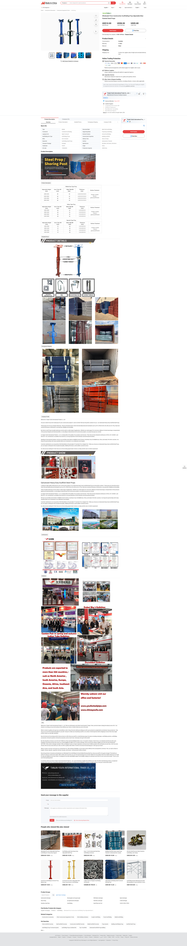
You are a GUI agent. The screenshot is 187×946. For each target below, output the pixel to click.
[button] (115, 122)
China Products (65, 935)
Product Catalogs (61, 895)
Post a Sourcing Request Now (81, 820)
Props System (105, 924)
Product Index (118, 935)
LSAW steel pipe (123, 900)
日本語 (109, 937)
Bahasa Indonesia (134, 937)
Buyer (112, 7)
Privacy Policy (115, 940)
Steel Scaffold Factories (61, 924)
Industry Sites (103, 935)
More (42, 930)
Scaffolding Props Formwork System (50, 927)
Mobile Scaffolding (119, 917)
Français (74, 937)
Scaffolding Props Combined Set (69, 927)
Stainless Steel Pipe (45, 903)
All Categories (46, 7)
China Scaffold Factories (47, 924)
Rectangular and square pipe (73, 898)
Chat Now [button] (136, 30)
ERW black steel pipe (98, 898)
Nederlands (96, 937)
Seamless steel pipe (98, 900)
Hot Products (57, 935)
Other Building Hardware (82, 917)
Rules (145, 7)
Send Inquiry (113, 30)
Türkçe (122, 937)
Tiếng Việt (127, 937)
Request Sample (129, 34)
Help (120, 7)
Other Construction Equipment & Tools (65, 917)
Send (52, 820)
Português (69, 937)
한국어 (105, 937)
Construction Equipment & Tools (63, 10)
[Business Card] (144, 125)
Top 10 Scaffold (82, 927)
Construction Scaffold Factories (77, 924)
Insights (130, 935)
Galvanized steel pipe (45, 898)
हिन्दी (113, 937)
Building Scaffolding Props (117, 924)
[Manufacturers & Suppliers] (49, 3)
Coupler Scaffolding (95, 917)
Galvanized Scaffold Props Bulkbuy (97, 927)
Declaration (108, 940)
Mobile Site (125, 935)
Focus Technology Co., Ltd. (84, 940)
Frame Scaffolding (107, 917)
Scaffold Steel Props (131, 924)
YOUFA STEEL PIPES (124, 903)
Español (64, 937)
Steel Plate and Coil (98, 903)
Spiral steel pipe (123, 898)
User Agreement (102, 940)
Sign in (144, 4)
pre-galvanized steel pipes (73, 900)
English (59, 937)
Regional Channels (110, 935)
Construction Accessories (48, 917)
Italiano (86, 937)
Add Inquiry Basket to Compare (70, 61)
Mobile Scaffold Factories (93, 924)
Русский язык (80, 937)
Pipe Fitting (43, 900)
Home (42, 10)
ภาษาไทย (117, 937)
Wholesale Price (95, 935)
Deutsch (90, 937)
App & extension (128, 7)
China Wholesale (87, 935)
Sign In (104, 112)
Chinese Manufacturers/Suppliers (76, 935)
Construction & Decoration (50, 10)
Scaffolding (73, 10)
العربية (101, 937)
